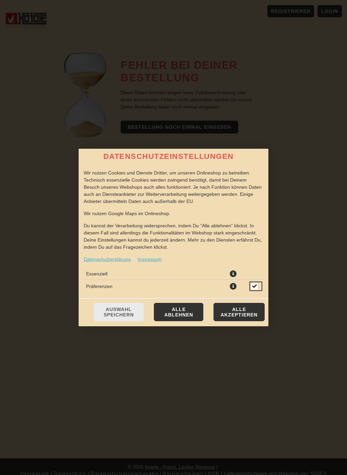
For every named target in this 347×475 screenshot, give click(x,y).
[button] (233, 273)
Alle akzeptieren (239, 312)
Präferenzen (99, 286)
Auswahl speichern (119, 312)
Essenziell (96, 273)
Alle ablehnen (178, 312)
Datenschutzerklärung (107, 259)
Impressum (150, 259)
